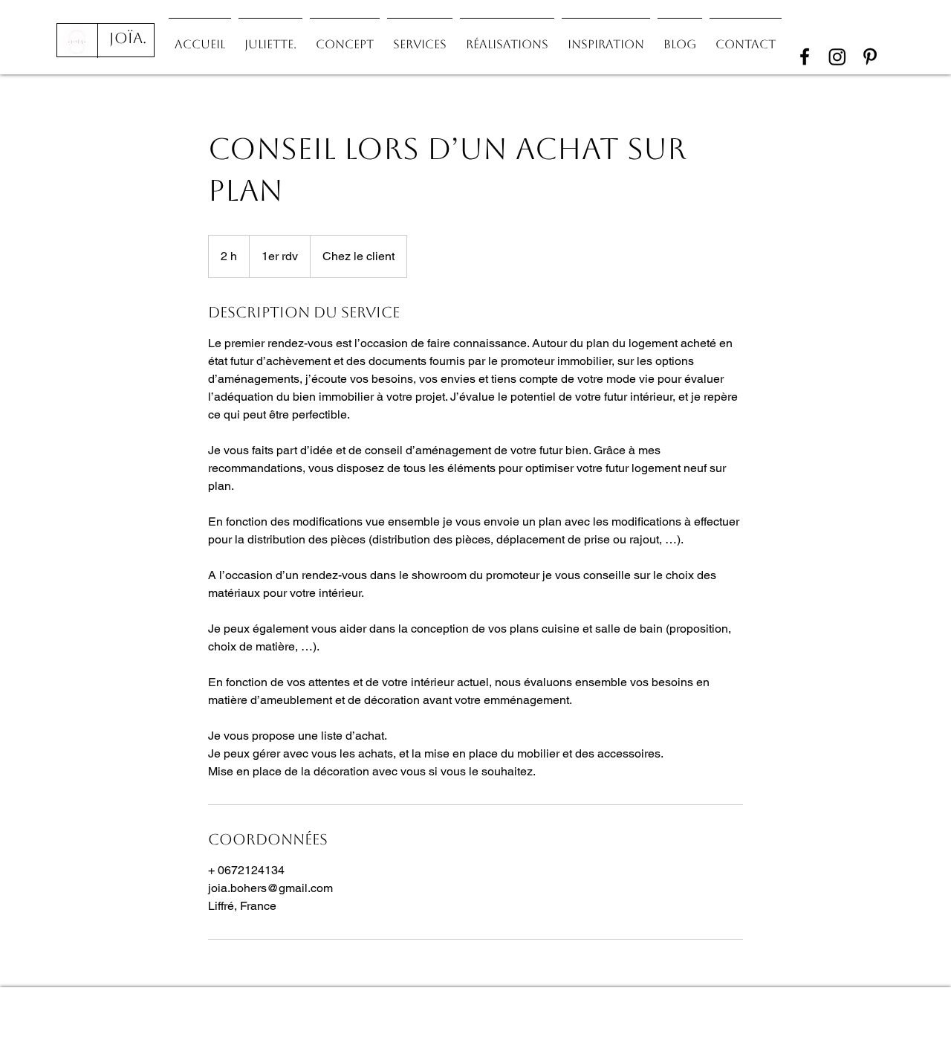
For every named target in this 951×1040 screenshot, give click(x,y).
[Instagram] (837, 56)
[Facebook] (804, 56)
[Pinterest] (870, 56)
